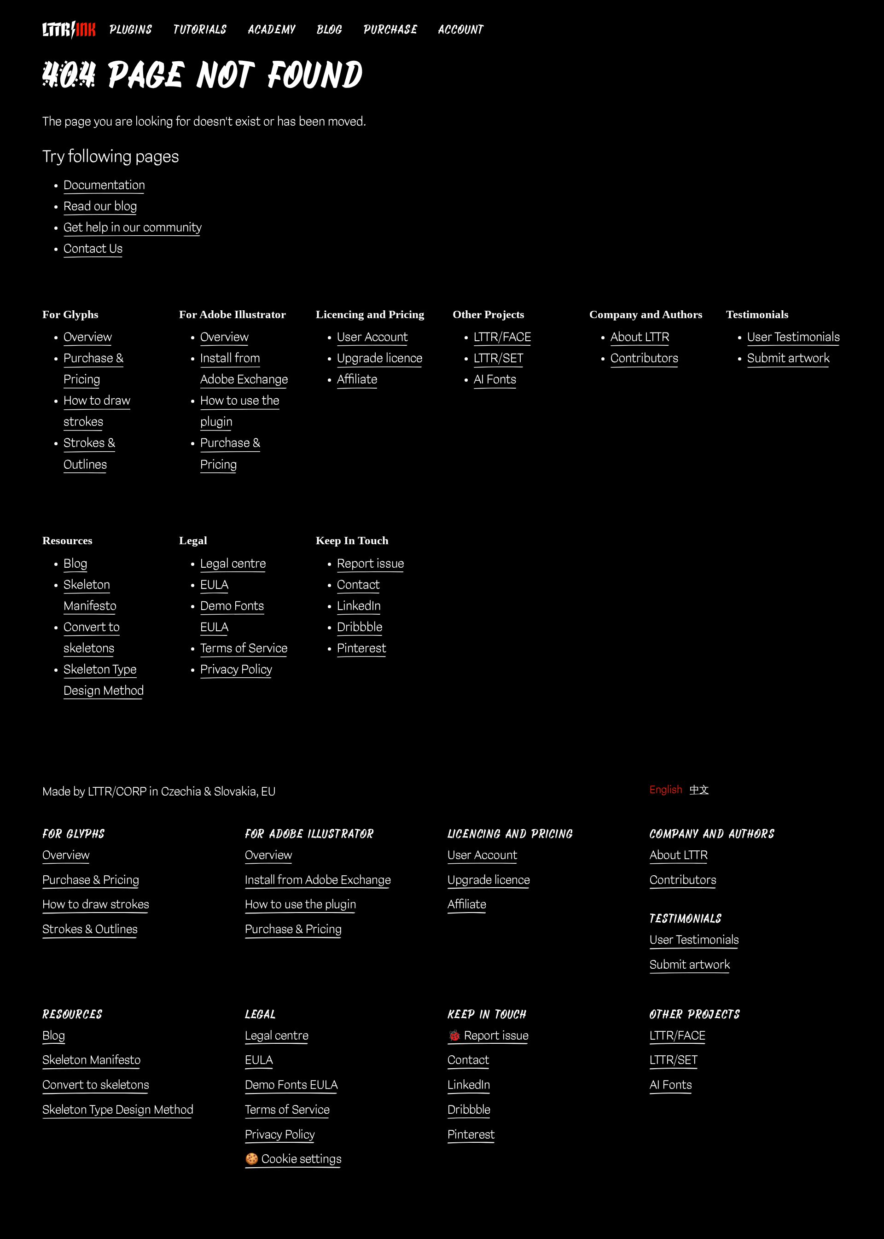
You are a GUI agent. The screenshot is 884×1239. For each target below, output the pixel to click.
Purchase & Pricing (91, 880)
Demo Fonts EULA (291, 1085)
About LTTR (640, 337)
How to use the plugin (300, 904)
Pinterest (361, 648)
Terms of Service (244, 648)
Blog (330, 29)
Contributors (645, 358)
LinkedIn (359, 606)
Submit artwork (788, 358)
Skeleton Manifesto (91, 1060)
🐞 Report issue (488, 1035)
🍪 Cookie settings (293, 1159)
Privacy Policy (236, 669)
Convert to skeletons (95, 1085)
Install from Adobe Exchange (318, 880)
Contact (358, 585)
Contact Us (93, 249)
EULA (214, 585)
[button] (131, 30)
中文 (699, 790)
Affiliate (357, 379)
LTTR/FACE (502, 337)
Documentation (104, 185)
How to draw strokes (95, 904)
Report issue (370, 564)
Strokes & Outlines (90, 929)
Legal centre (233, 564)
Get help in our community (133, 227)
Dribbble (360, 627)
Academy (272, 29)
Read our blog (100, 206)
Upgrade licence (380, 358)
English (666, 790)
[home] (72, 30)
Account (461, 29)
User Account (372, 337)
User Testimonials (793, 337)
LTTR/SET (498, 358)
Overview (88, 337)
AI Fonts (495, 379)
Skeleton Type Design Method (117, 1110)
